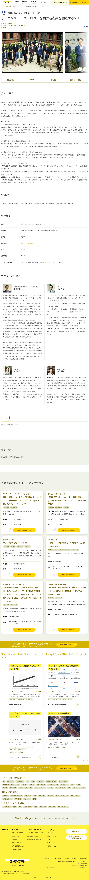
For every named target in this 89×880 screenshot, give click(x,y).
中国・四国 (43, 807)
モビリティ (10, 781)
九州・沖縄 (52, 807)
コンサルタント (75, 795)
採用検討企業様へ (83, 858)
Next (85, 69)
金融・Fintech (41, 784)
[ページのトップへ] (85, 760)
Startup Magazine (33, 2)
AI (3, 781)
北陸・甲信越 (28, 807)
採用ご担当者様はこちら (60, 2)
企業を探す (17, 2)
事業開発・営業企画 (16, 795)
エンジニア (42, 795)
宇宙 (69, 788)
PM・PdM (28, 795)
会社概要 (53, 80)
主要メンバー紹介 (75, 80)
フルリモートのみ (63, 807)
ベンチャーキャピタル (9, 23)
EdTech (32, 784)
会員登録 (47, 262)
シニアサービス (63, 781)
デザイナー (27, 799)
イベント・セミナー (52, 842)
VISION (32, 80)
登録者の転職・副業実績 (34, 839)
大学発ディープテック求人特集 (79, 865)
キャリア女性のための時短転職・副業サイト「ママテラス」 (72, 861)
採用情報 (67, 858)
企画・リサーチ (7, 799)
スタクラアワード (82, 867)
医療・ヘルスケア (51, 781)
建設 (72, 784)
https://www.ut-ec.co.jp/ (28, 243)
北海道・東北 (7, 807)
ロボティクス (20, 781)
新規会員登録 (74, 2)
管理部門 (50, 795)
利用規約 (46, 858)
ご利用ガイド (15, 829)
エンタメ (50, 788)
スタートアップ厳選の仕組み (35, 833)
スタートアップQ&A (17, 833)
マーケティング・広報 (62, 795)
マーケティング (60, 788)
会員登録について (16, 839)
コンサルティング (53, 784)
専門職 (34, 799)
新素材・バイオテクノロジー (11, 784)
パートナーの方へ (51, 867)
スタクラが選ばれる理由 (34, 829)
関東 (14, 807)
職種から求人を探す (10, 792)
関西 (36, 807)
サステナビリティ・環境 (25, 788)
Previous (80, 69)
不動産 (78, 784)
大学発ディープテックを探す (13, 803)
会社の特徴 (10, 80)
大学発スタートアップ (53, 846)
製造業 (5, 788)
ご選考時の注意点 (16, 849)
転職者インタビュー (52, 836)
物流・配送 (13, 788)
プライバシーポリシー (56, 858)
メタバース (40, 781)
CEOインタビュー (52, 833)
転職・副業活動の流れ (18, 846)
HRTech (24, 784)
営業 (35, 795)
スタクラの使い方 (16, 842)
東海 (20, 807)
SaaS (33, 781)
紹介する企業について (33, 836)
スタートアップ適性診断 (81, 863)
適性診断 (24, 2)
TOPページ (5, 829)
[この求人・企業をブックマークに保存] (10, 530)
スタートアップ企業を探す (12, 778)
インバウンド (64, 784)
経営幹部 (5, 795)
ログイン (84, 2)
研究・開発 (18, 799)
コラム (48, 839)
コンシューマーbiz (40, 788)
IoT (28, 781)
